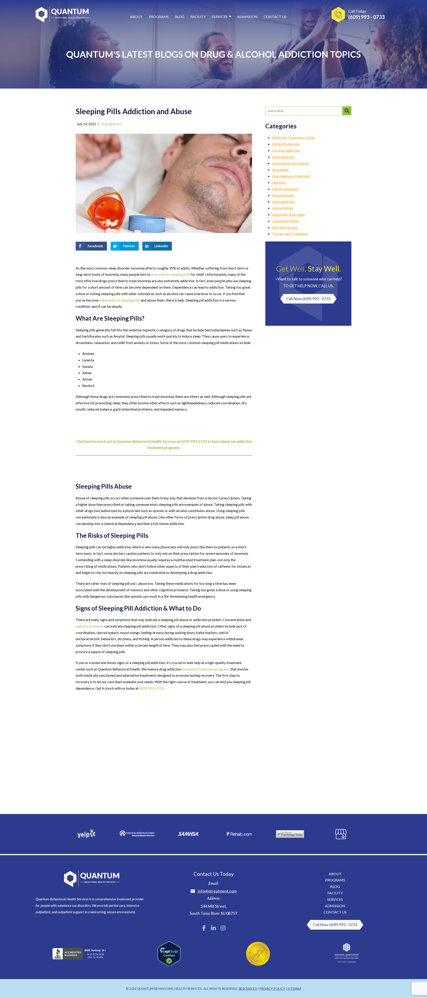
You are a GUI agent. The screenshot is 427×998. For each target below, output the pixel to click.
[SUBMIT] (346, 110)
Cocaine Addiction (286, 150)
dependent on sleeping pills (119, 300)
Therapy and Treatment (290, 233)
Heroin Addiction (285, 189)
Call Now (308, 298)
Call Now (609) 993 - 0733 (335, 924)
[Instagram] (223, 928)
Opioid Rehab (282, 208)
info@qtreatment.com (217, 891)
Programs (159, 16)
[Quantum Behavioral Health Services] (62, 15)
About (136, 16)
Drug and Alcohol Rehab (290, 163)
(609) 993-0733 (151, 688)
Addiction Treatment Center (293, 137)
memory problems (90, 626)
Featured (279, 182)
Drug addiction (111, 124)
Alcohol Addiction (286, 144)
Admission (247, 16)
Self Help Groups (285, 227)
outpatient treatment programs (206, 669)
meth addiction (283, 201)
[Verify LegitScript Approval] (169, 964)
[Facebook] (203, 928)
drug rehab (280, 169)
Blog (179, 16)
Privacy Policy (272, 988)
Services (220, 16)
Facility (198, 16)
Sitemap (294, 988)
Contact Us (275, 16)
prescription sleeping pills (171, 274)
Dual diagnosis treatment (291, 176)
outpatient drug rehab (288, 214)
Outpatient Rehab (285, 221)
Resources (248, 988)
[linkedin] (213, 928)
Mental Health (283, 195)
